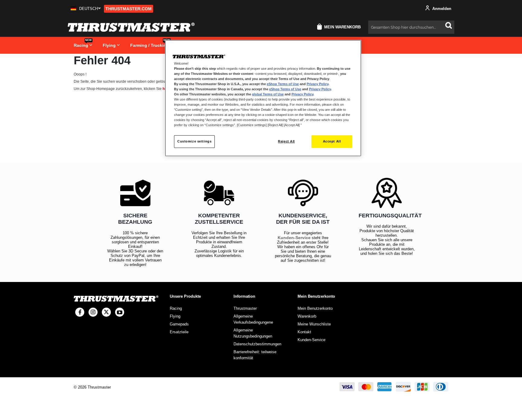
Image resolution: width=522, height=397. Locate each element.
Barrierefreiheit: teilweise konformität (255, 355)
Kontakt (304, 332)
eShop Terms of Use (283, 84)
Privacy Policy (317, 84)
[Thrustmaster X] (106, 312)
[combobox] (411, 27)
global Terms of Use (268, 94)
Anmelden (441, 8)
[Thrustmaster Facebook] (79, 312)
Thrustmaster (245, 308)
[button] (86, 8)
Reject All (286, 141)
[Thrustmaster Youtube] (119, 312)
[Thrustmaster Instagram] (93, 312)
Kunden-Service (294, 237)
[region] (263, 98)
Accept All (332, 141)
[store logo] (131, 27)
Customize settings (194, 141)
